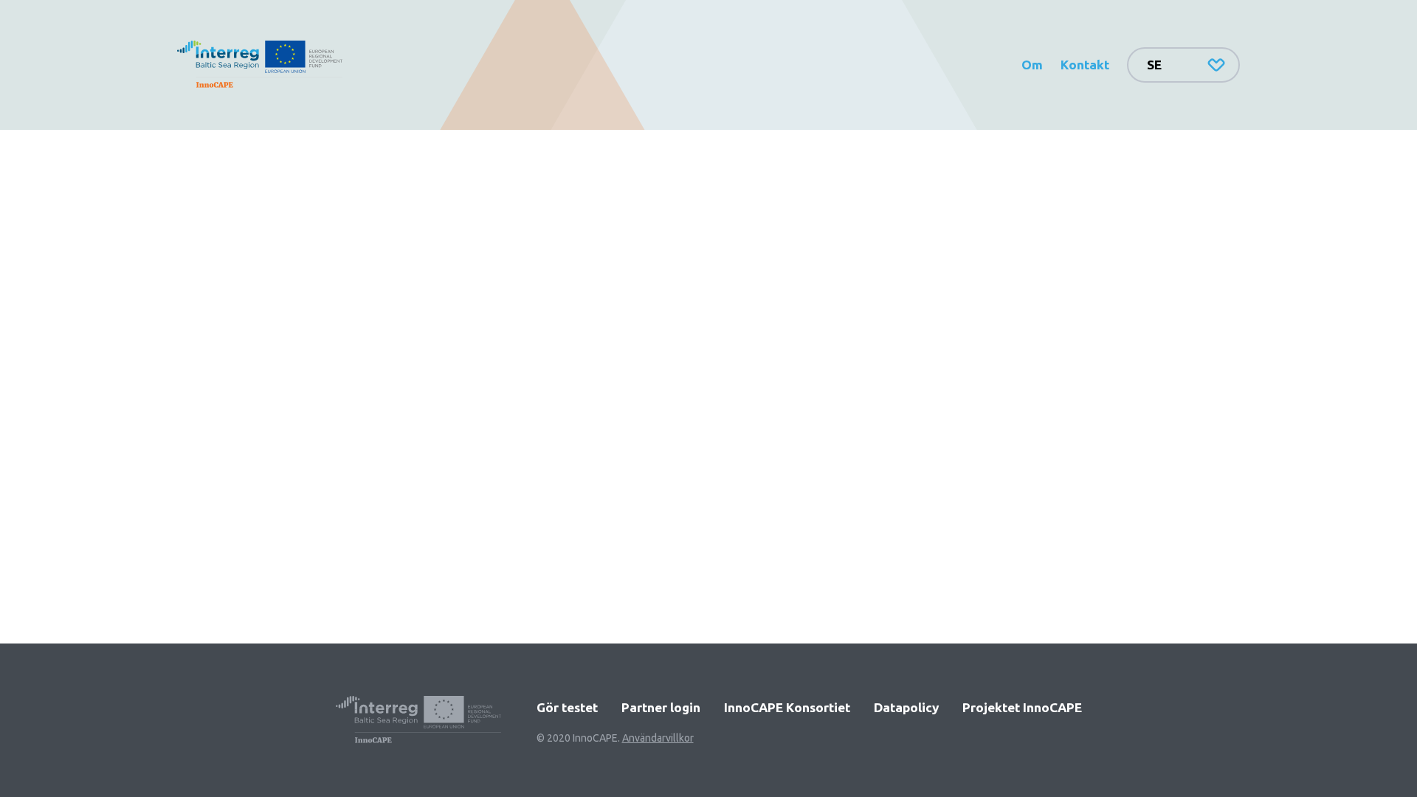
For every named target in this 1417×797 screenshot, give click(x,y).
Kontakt (1085, 65)
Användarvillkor (658, 738)
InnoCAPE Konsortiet (787, 707)
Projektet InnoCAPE (1022, 707)
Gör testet (567, 707)
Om (1032, 65)
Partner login (660, 707)
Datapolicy (906, 707)
